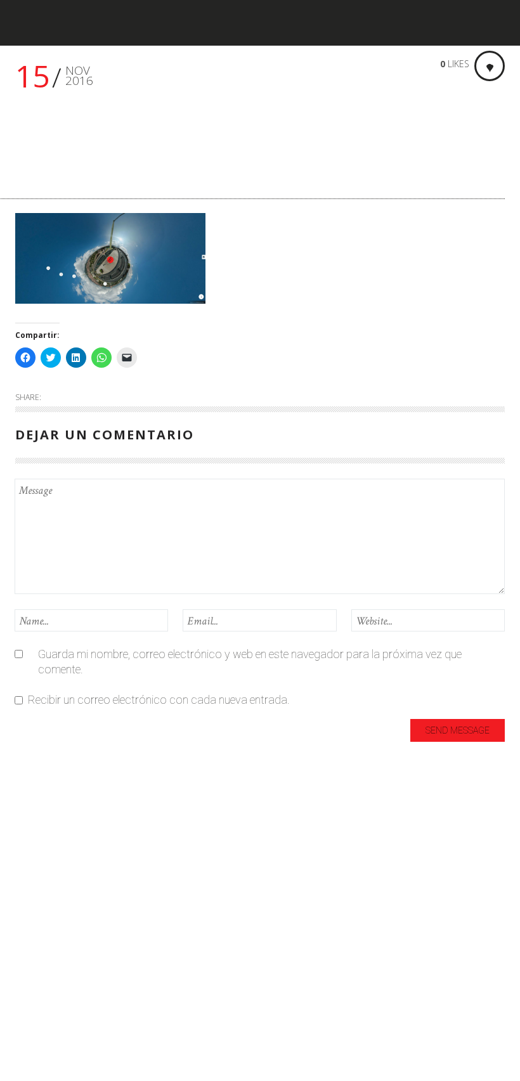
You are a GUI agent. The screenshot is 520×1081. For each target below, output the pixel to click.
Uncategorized (50, 997)
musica (33, 955)
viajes (28, 1018)
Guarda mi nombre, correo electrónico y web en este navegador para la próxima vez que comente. (250, 661)
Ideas (28, 893)
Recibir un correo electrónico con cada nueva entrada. (159, 699)
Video (28, 1039)
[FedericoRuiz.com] (54, 23)
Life (23, 935)
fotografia (40, 872)
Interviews (39, 914)
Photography (47, 976)
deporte (34, 851)
